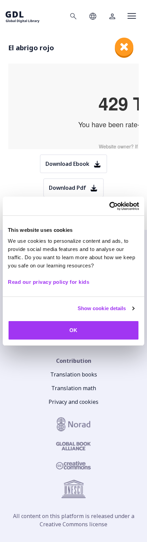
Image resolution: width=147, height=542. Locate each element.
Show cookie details (102, 308)
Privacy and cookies (73, 402)
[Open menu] (132, 16)
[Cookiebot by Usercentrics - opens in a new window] (109, 206)
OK (73, 330)
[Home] (22, 16)
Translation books (73, 374)
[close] (124, 47)
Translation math (73, 388)
